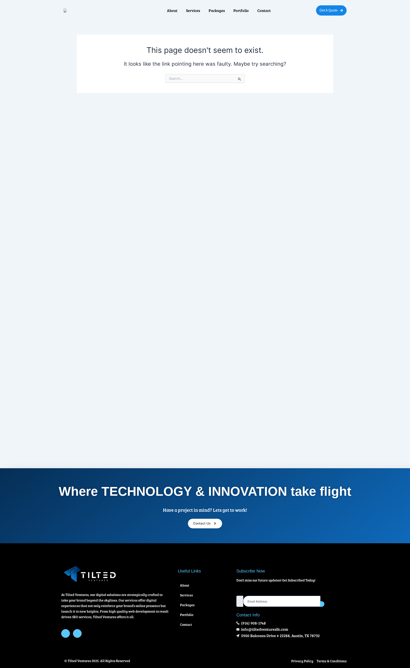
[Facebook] (65, 633)
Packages (217, 10)
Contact (264, 10)
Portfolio (241, 10)
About (172, 10)
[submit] (322, 604)
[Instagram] (77, 633)
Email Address (245, 592)
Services (193, 10)
